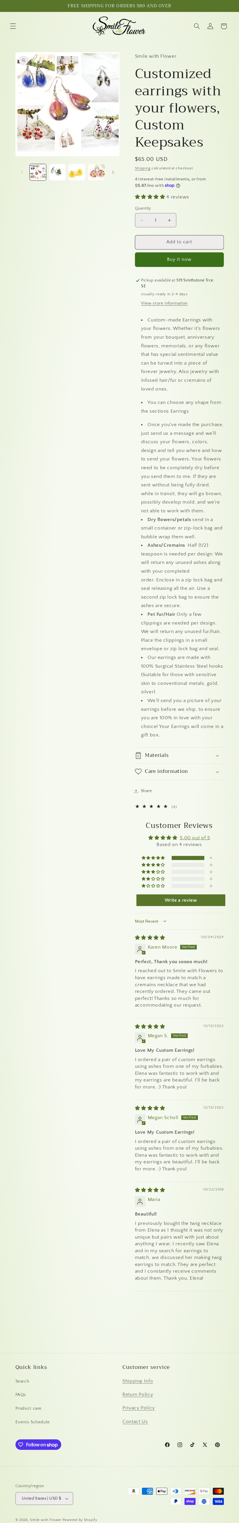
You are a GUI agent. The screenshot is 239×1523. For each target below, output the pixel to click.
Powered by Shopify (80, 1520)
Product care (28, 1408)
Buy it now (179, 259)
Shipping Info (137, 1381)
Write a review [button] (181, 900)
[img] (150, 937)
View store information (164, 303)
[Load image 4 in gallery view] (96, 172)
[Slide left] (21, 172)
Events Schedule (32, 1422)
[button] (13, 26)
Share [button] (146, 791)
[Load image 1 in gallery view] (38, 172)
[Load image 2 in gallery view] (57, 172)
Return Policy (137, 1394)
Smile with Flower (45, 1520)
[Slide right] (113, 172)
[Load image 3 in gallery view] (76, 172)
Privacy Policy (138, 1408)
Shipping (143, 168)
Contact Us (135, 1421)
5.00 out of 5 (195, 837)
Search (22, 1381)
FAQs (20, 1394)
